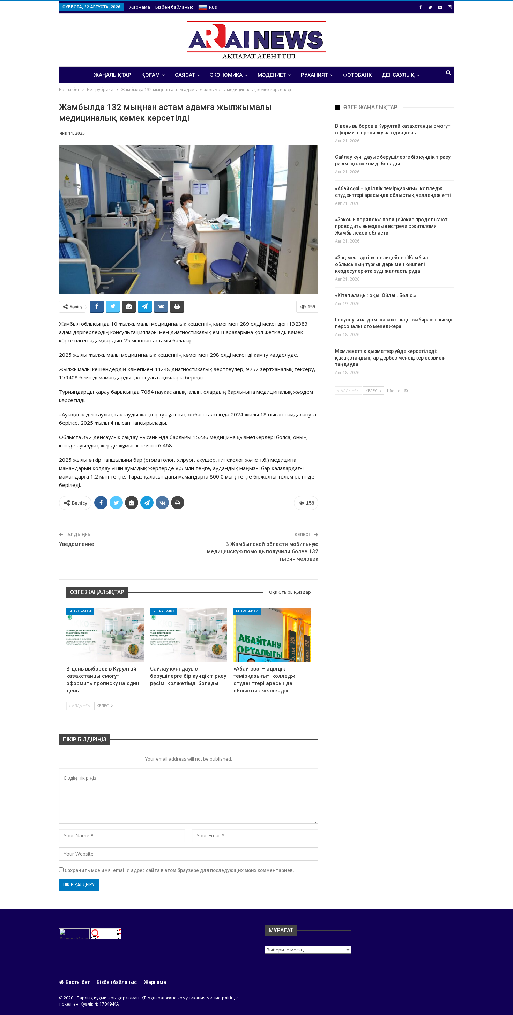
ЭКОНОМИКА (226, 75)
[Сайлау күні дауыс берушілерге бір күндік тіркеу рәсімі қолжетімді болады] (189, 635)
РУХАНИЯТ (314, 75)
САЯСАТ (185, 75)
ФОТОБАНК (357, 75)
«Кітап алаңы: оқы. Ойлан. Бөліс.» (375, 295)
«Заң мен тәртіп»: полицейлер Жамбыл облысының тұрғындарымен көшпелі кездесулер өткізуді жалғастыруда (381, 264)
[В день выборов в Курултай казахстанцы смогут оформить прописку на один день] (105, 635)
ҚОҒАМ (150, 75)
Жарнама (139, 7)
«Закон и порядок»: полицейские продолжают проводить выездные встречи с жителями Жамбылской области (391, 226)
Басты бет (78, 982)
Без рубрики (80, 611)
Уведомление (76, 544)
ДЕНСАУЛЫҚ (398, 75)
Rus (213, 7)
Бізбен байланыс (174, 7)
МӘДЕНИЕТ (272, 75)
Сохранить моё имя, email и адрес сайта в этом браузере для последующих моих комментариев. (179, 870)
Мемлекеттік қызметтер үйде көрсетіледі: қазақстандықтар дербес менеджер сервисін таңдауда (390, 357)
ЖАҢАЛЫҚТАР (112, 75)
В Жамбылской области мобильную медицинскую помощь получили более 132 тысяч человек (262, 551)
